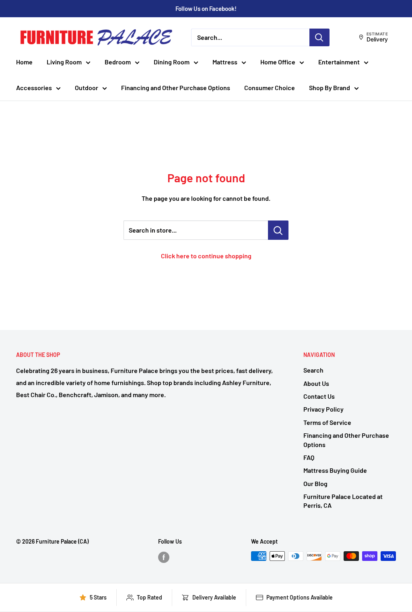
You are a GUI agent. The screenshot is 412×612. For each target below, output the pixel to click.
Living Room (64, 62)
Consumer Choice (269, 87)
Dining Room (172, 62)
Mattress (224, 62)
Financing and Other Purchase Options (175, 87)
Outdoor (86, 87)
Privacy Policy (323, 409)
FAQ (308, 457)
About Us (316, 383)
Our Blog (315, 483)
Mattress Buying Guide (335, 470)
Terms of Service (327, 422)
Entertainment (339, 62)
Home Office (277, 62)
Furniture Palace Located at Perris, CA (343, 500)
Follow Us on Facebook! (206, 8)
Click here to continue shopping (206, 256)
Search (313, 370)
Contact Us (319, 396)
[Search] (319, 37)
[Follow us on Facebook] (163, 557)
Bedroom (118, 62)
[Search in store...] (278, 230)
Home (24, 62)
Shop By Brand (329, 87)
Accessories (34, 87)
